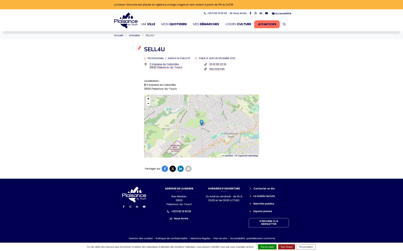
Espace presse (262, 211)
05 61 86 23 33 (217, 64)
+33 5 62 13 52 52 (181, 211)
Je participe (269, 25)
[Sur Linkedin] (180, 169)
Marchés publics (263, 203)
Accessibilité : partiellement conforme (252, 238)
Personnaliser (306, 246)
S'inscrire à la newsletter (268, 222)
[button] (284, 24)
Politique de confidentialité (171, 238)
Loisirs (238, 24)
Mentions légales (200, 238)
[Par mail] (188, 169)
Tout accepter (267, 246)
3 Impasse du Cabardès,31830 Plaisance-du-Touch (166, 65)
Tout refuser (287, 246)
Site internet (217, 69)
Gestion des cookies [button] (141, 238)
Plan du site (220, 238)
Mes (206, 24)
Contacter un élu (264, 188)
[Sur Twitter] (173, 169)
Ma (148, 24)
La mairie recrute (264, 196)
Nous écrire (180, 218)
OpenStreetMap (248, 155)
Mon (174, 24)
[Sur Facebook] (165, 169)
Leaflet (228, 155)
